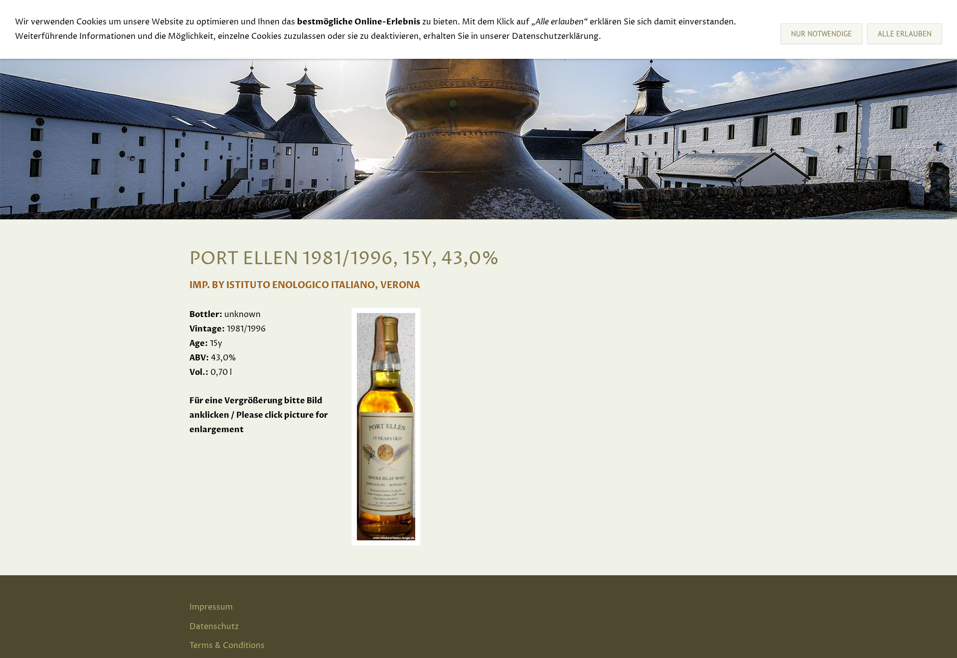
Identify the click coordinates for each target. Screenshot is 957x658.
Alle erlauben (905, 33)
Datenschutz (214, 626)
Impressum (211, 607)
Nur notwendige (821, 33)
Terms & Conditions (227, 645)
